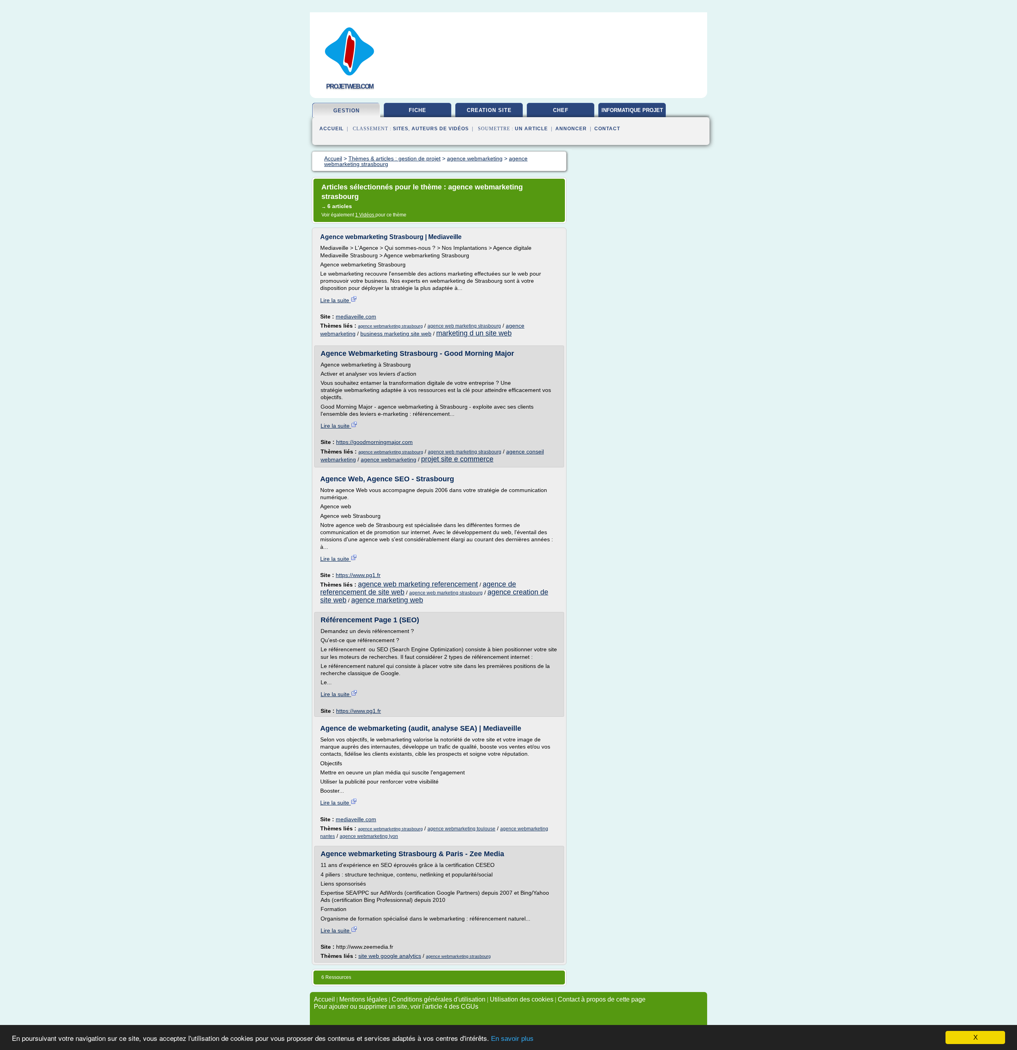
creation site (489, 110)
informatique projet (632, 110)
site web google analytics (389, 956)
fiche (417, 110)
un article (531, 128)
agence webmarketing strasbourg (390, 326)
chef (560, 110)
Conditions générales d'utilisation (438, 999)
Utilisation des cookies (521, 999)
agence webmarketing (388, 459)
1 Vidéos (365, 215)
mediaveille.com (356, 316)
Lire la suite (335, 300)
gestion (346, 111)
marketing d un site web (474, 333)
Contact (607, 128)
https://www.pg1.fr (358, 575)
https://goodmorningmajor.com (374, 442)
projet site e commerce (457, 459)
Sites (400, 128)
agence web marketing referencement (418, 584)
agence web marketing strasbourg (464, 326)
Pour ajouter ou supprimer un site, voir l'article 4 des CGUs (396, 1006)
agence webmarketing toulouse (461, 829)
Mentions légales (363, 999)
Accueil (331, 128)
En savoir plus (512, 1038)
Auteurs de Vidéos (440, 128)
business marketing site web (395, 333)
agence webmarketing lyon (369, 836)
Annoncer (571, 128)
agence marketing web (387, 600)
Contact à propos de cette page (602, 999)
